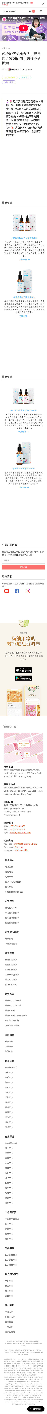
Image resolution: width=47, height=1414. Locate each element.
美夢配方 (9, 1153)
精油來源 (9, 886)
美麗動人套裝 (11, 979)
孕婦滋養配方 (11, 1265)
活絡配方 (9, 1097)
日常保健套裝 (11, 959)
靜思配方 (9, 1234)
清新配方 (9, 1198)
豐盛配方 (9, 1296)
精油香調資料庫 (12, 917)
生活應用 (25, 77)
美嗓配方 (9, 1107)
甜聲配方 (9, 1183)
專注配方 (9, 1239)
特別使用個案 (10, 77)
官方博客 (9, 1321)
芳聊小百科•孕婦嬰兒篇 (16, 1015)
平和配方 (9, 1087)
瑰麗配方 (9, 1286)
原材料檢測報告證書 (14, 891)
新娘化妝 (9, 1051)
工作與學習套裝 (12, 974)
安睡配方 (9, 1077)
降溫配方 (9, 1193)
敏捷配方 (9, 1173)
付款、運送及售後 (13, 881)
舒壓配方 (9, 1082)
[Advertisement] (23, 173)
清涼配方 (9, 1117)
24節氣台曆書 (11, 943)
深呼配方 (9, 1102)
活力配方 (9, 1148)
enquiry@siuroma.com (20, 832)
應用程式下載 (11, 907)
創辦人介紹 (10, 1317)
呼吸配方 (9, 1178)
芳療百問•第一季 (13, 1000)
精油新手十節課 (12, 1020)
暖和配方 (9, 1203)
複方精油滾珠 (11, 984)
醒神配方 (9, 1072)
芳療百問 (9, 938)
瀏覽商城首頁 (17, 4)
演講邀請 (9, 1046)
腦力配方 (9, 1224)
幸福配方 (9, 1281)
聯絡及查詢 (10, 1331)
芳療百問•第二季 (13, 1005)
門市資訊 (9, 1326)
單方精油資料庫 (12, 912)
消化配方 (9, 1092)
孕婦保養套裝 (11, 969)
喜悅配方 (9, 1158)
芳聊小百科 (9, 82)
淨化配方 (9, 1122)
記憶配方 (9, 1229)
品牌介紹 (9, 1312)
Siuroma (19, 847)
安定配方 (9, 1163)
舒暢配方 (9, 1168)
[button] (32, 11)
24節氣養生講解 (12, 1025)
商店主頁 (9, 866)
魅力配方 (9, 1291)
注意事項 (9, 876)
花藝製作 (9, 1041)
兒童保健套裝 (11, 964)
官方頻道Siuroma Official (25, 843)
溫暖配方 (9, 1127)
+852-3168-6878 (17, 826)
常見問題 (9, 871)
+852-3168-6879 (17, 829)
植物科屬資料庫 (12, 922)
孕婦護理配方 (11, 1260)
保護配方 (9, 1112)
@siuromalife (22, 850)
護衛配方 (9, 1188)
